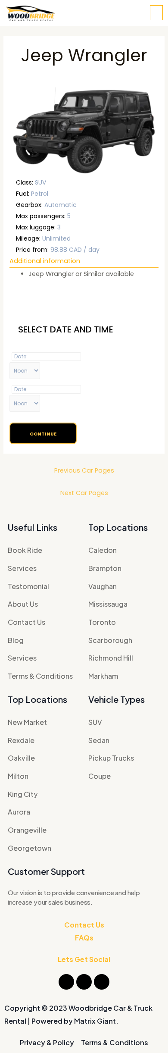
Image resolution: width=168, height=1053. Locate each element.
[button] (156, 12)
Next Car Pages (84, 493)
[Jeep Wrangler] (83, 130)
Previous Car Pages (84, 470)
